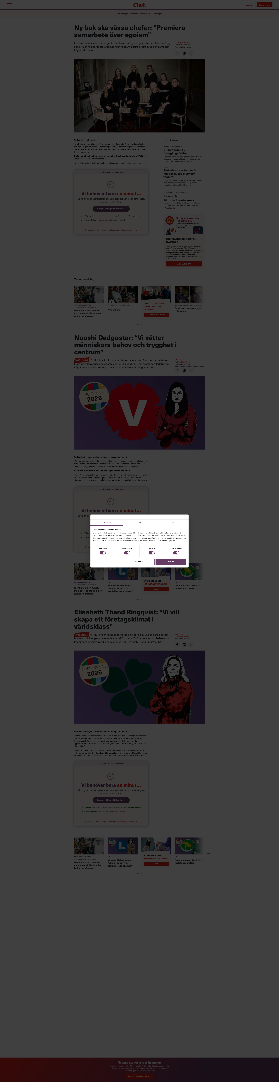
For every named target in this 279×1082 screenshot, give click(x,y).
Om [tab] (172, 522)
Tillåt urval (139, 562)
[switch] (127, 552)
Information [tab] (139, 522)
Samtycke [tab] (107, 522)
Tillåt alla (170, 562)
